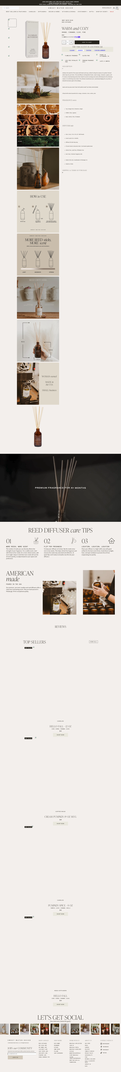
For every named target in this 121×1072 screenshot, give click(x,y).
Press (86, 1045)
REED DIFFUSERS (43, 1043)
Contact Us (88, 1064)
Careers (87, 1047)
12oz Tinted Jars (43, 1051)
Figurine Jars (42, 1055)
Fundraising (73, 1062)
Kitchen (56, 1047)
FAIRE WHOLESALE (74, 1055)
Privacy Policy (89, 1053)
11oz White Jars (43, 1049)
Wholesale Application (76, 1043)
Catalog (72, 1051)
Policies (87, 1049)
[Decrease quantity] (64, 42)
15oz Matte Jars (43, 1053)
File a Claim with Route (90, 1061)
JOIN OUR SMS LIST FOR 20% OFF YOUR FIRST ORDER (60, 1)
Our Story (87, 1043)
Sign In (72, 1045)
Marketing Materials (75, 1053)
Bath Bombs (57, 1043)
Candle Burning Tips (44, 1057)
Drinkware (56, 1045)
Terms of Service (89, 1051)
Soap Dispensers (58, 1053)
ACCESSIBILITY (88, 1055)
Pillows (56, 1051)
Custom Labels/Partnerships (75, 1057)
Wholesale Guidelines (75, 1049)
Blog (86, 1066)
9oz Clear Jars (43, 1045)
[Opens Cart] (117, 8)
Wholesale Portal (74, 1047)
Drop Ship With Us (74, 1060)
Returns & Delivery (90, 1058)
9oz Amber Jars (43, 1047)
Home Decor (57, 1049)
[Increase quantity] (71, 42)
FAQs (86, 1057)
